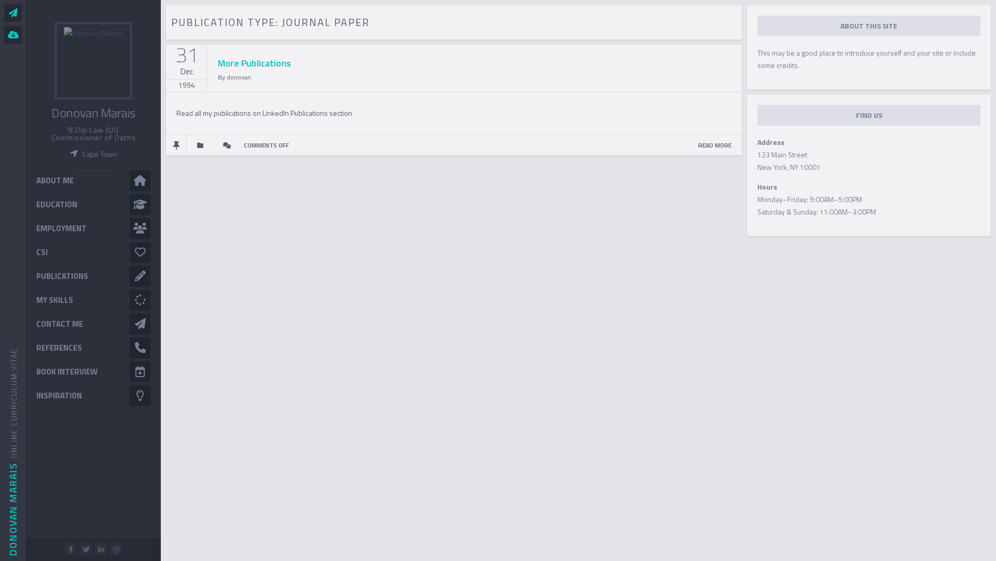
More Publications (254, 63)
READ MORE (714, 145)
